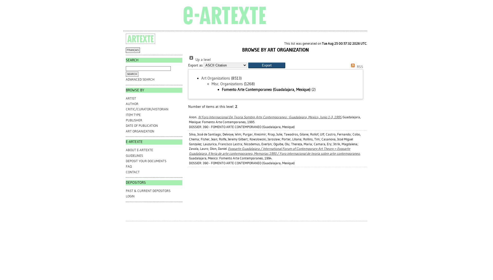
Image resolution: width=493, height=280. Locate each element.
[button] (266, 65)
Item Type (133, 115)
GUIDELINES (134, 156)
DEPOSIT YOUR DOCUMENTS (146, 161)
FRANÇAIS (133, 50)
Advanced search (140, 79)
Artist (131, 98)
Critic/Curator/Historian (147, 109)
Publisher (134, 120)
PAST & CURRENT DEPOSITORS (148, 191)
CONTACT (133, 172)
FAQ (129, 166)
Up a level (202, 59)
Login (130, 196)
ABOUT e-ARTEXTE (139, 150)
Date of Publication (142, 126)
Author (132, 104)
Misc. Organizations (227, 84)
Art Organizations (215, 78)
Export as (195, 65)
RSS (359, 67)
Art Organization (140, 131)
